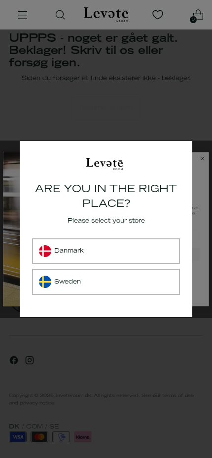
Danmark (69, 251)
